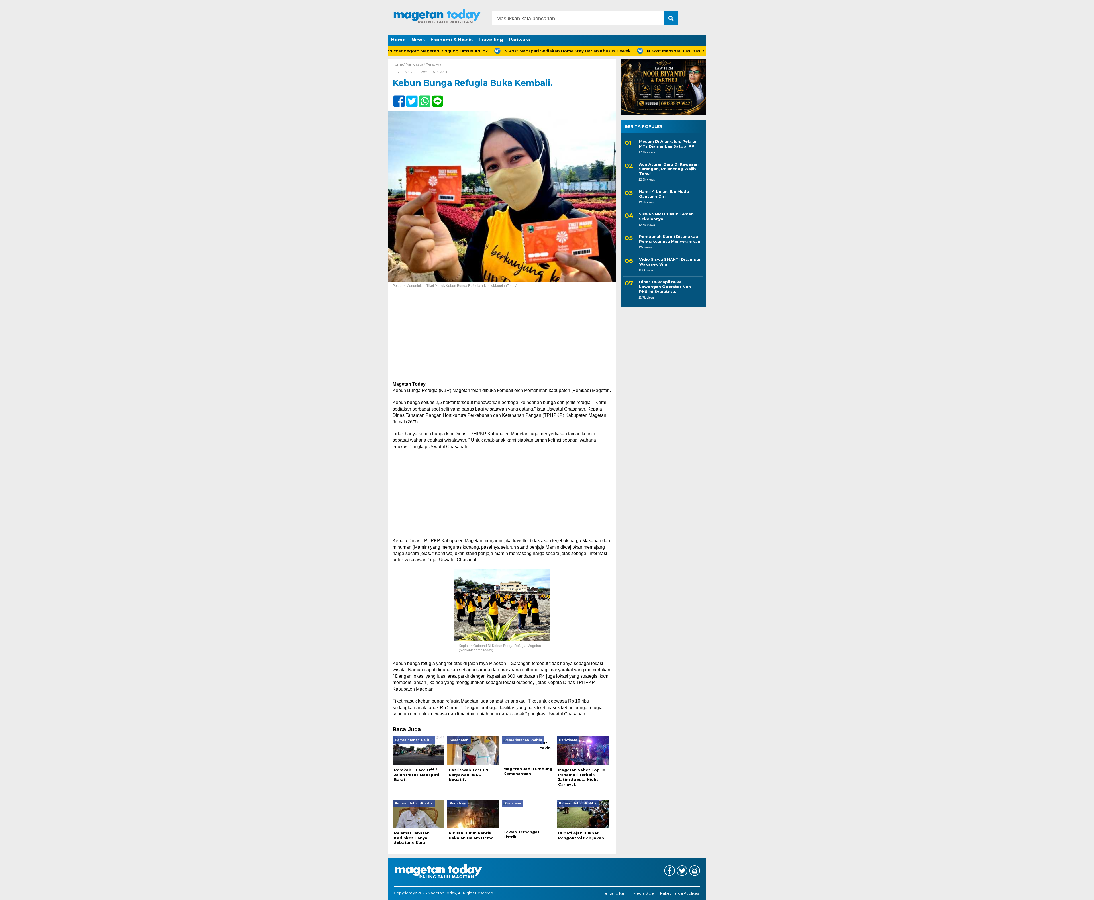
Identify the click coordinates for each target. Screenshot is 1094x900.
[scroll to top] (1055, 892)
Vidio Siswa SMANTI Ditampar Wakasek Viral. (670, 261)
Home (398, 39)
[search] (671, 18)
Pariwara (519, 39)
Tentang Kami (615, 893)
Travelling (490, 39)
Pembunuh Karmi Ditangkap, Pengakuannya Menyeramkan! (670, 239)
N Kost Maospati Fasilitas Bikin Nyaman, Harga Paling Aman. (674, 51)
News (418, 39)
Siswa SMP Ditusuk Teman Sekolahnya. (666, 216)
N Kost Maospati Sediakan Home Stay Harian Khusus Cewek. (532, 51)
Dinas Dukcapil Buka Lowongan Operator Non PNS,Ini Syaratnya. (665, 286)
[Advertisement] (502, 339)
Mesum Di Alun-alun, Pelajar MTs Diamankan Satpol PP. (668, 143)
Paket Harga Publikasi (680, 893)
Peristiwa (433, 64)
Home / (399, 64)
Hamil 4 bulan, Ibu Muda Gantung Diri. (664, 194)
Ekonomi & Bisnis (451, 39)
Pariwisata (414, 64)
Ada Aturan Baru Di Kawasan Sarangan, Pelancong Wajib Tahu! (669, 169)
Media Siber (644, 893)
